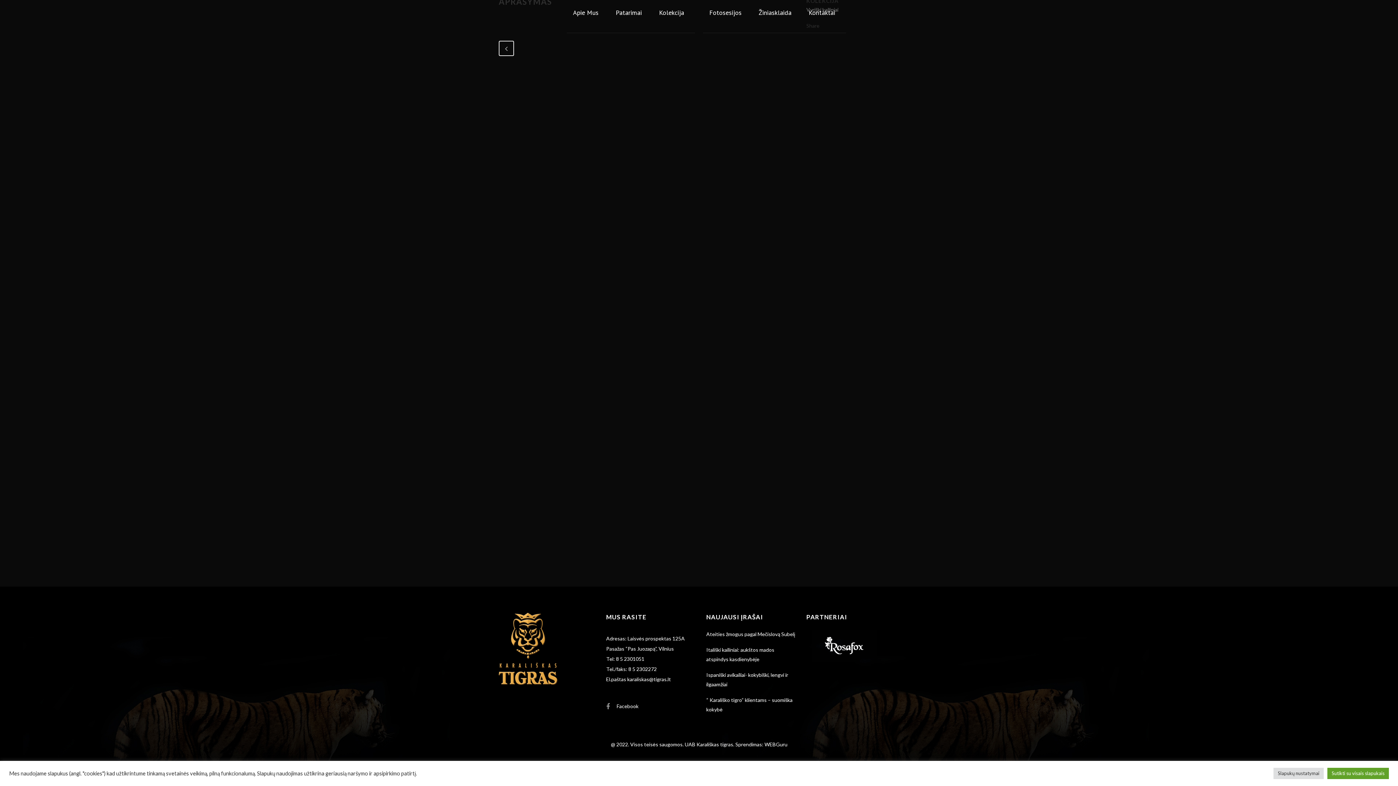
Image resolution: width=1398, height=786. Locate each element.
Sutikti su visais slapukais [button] (1358, 773)
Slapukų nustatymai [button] (1298, 773)
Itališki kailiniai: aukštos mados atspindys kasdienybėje (740, 654)
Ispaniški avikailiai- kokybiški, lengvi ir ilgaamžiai (747, 679)
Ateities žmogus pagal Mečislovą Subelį (750, 634)
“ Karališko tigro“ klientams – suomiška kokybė (749, 704)
